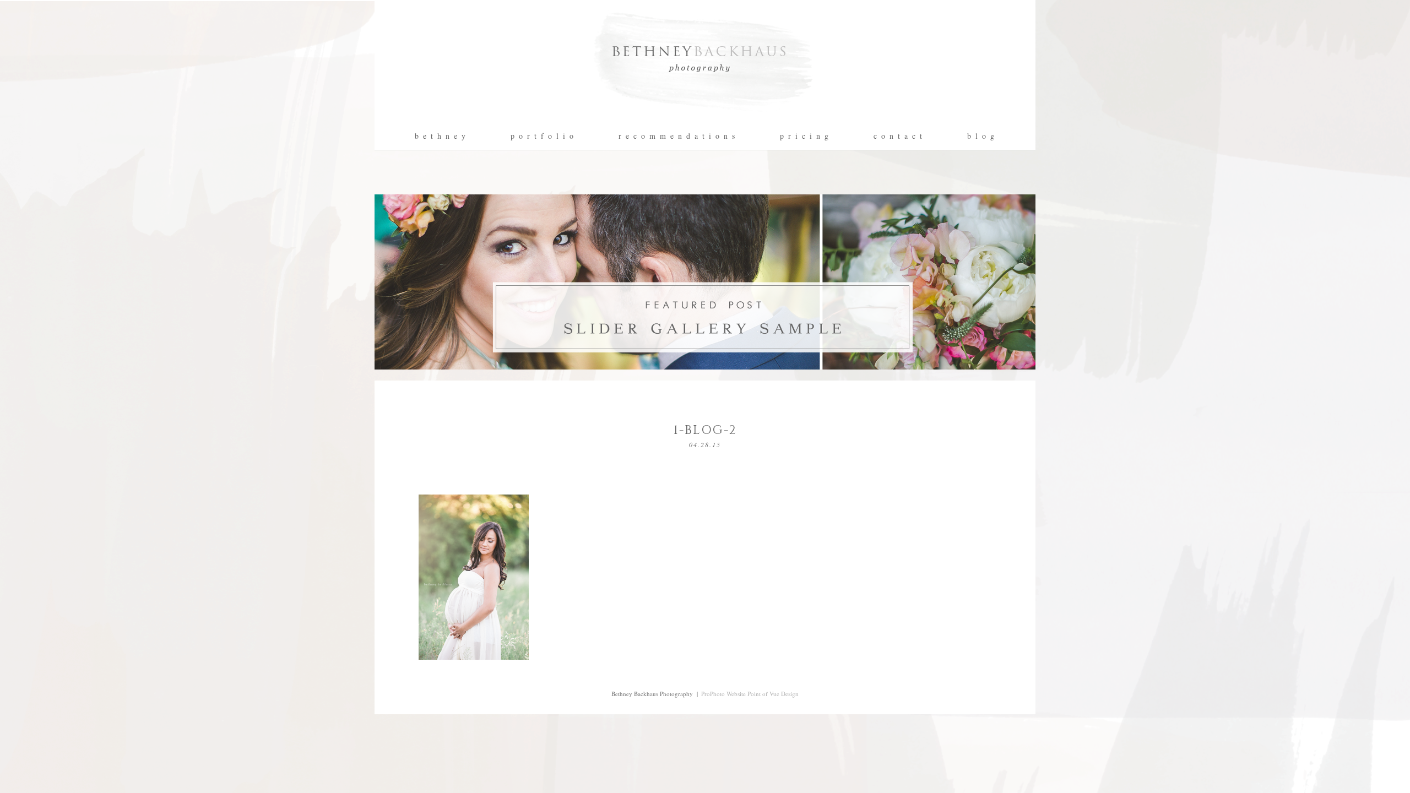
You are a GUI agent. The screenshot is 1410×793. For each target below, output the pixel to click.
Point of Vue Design (773, 693)
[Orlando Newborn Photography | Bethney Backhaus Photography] (705, 118)
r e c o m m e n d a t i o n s (677, 136)
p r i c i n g (804, 136)
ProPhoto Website (723, 693)
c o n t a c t (898, 136)
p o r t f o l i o (542, 136)
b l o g (981, 136)
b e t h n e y (441, 136)
